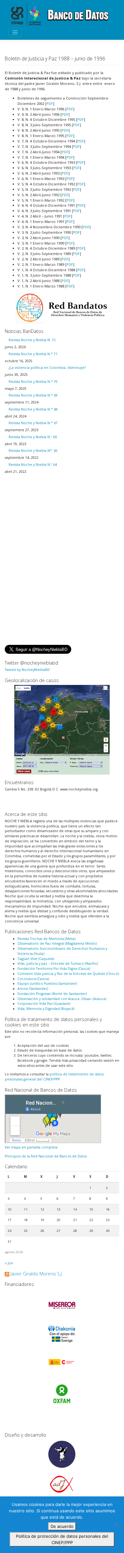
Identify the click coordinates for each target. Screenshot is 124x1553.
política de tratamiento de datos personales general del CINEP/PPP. (54, 1076)
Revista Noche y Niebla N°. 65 (33, 450)
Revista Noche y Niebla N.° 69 (33, 395)
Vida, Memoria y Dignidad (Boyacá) (45, 1008)
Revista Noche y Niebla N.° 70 (33, 381)
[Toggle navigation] (15, 32)
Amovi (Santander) (32, 988)
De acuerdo (62, 1526)
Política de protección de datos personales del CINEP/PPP (62, 1539)
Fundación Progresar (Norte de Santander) (52, 993)
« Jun (9, 1263)
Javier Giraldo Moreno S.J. (36, 1274)
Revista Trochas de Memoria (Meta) (46, 938)
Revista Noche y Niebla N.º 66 (33, 437)
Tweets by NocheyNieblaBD (27, 669)
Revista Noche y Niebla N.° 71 (33, 354)
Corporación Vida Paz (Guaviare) (43, 1003)
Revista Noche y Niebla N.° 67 (33, 423)
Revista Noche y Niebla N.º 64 (33, 464)
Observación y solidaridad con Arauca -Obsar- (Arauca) (61, 999)
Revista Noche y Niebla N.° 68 (33, 409)
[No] (116, 1525)
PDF (49, 103)
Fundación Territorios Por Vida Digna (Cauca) (53, 968)
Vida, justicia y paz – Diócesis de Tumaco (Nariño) (57, 963)
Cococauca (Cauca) (33, 979)
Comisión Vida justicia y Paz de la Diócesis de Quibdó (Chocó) (68, 973)
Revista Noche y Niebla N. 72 (32, 340)
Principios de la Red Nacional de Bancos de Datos (46, 1156)
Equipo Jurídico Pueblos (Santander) (47, 983)
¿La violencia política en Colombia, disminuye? (47, 367)
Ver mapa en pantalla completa (31, 1147)
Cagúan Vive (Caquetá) (35, 958)
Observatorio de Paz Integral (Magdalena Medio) (57, 943)
